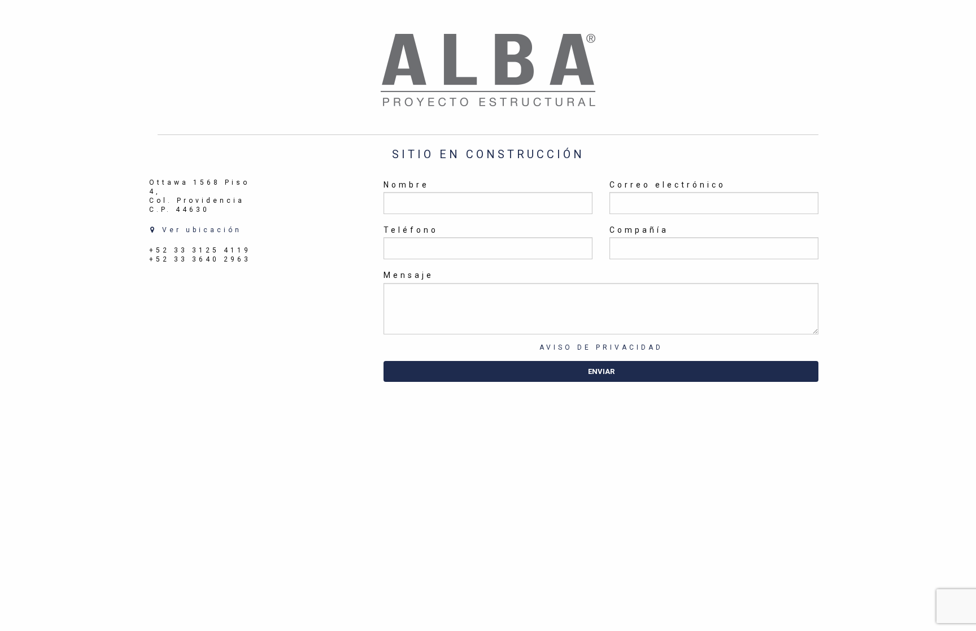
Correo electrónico (667, 184)
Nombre (406, 184)
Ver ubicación (200, 230)
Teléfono (411, 229)
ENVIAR (601, 371)
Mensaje (409, 275)
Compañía (639, 229)
